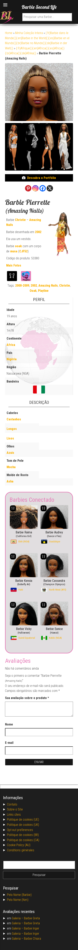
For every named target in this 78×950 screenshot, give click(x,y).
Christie (20, 220)
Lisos (10, 438)
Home (8, 33)
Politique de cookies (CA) (23, 840)
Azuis (10, 453)
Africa (11, 345)
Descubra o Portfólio (41, 178)
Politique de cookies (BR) (23, 835)
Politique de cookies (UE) (23, 819)
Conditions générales (20, 850)
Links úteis (14, 814)
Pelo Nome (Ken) (17, 900)
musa (13, 251)
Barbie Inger (31, 928)
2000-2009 (22, 285)
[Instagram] (35, 188)
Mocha (11, 467)
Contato (12, 804)
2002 (38, 232)
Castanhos (14, 419)
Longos (12, 429)
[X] (50, 188)
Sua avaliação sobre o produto (27, 698)
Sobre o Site (15, 809)
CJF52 (23, 251)
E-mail (9, 743)
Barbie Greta (32, 918)
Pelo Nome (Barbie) (19, 895)
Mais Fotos (13, 265)
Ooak (33, 291)
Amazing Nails (48, 285)
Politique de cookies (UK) (23, 825)
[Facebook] (42, 188)
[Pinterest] (28, 188)
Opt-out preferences (20, 830)
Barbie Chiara (32, 938)
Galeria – (18, 918)
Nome (9, 724)
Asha (10, 481)
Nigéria (12, 359)
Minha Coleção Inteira (29, 33)
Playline (43, 291)
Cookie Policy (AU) (18, 845)
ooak (18, 246)
